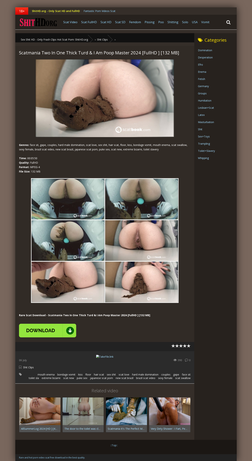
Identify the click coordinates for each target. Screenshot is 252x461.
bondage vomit (66, 374)
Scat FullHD (89, 22)
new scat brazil (124, 378)
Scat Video (70, 22)
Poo (161, 22)
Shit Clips (28, 367)
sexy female (165, 378)
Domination (205, 50)
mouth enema (46, 374)
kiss (80, 374)
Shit (200, 129)
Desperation (205, 57)
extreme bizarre (51, 378)
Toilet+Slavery (206, 151)
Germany (203, 86)
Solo (185, 22)
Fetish (201, 79)
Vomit (205, 22)
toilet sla (34, 378)
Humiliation (204, 100)
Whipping (203, 158)
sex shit (111, 374)
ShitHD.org (38, 22)
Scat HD (106, 22)
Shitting (173, 22)
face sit (186, 374)
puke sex (82, 378)
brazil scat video (145, 378)
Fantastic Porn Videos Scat (99, 11)
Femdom (135, 22)
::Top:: (114, 445)
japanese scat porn (101, 378)
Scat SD (120, 22)
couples (165, 374)
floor (88, 374)
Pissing (150, 22)
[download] (47, 330)
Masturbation (206, 122)
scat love (124, 374)
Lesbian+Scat (206, 107)
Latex (201, 115)
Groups (202, 93)
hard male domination (145, 374)
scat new (68, 378)
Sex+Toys (204, 136)
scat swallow (183, 378)
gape (176, 374)
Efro (200, 64)
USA (195, 22)
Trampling (204, 143)
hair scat (99, 374)
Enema (202, 72)
